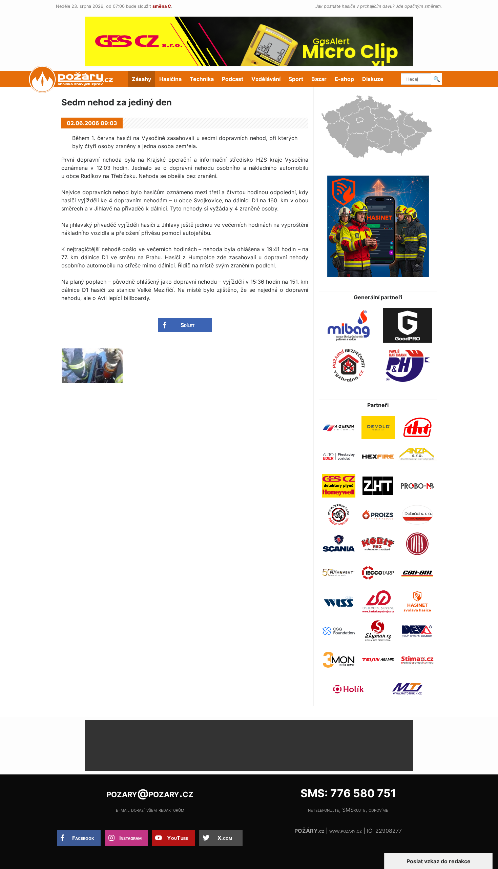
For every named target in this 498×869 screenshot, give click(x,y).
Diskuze (372, 79)
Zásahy (141, 79)
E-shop (344, 79)
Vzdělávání (266, 79)
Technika (202, 79)
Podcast (232, 79)
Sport (296, 79)
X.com (224, 837)
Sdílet (187, 325)
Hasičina (170, 79)
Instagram (130, 837)
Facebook (83, 837)
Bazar (319, 79)
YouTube (177, 837)
